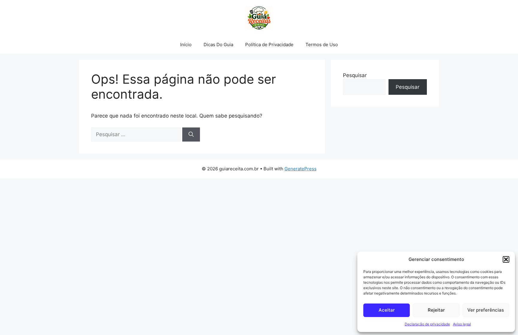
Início (186, 44)
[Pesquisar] (191, 134)
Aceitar (387, 310)
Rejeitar (436, 310)
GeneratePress (300, 169)
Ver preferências (485, 310)
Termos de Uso (321, 44)
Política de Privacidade (269, 44)
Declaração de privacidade (427, 324)
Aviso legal (462, 324)
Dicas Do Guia (218, 44)
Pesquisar (355, 75)
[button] (506, 259)
